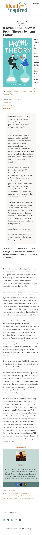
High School (20, 496)
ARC (15, 100)
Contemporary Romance (18, 91)
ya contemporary (27, 498)
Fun (14, 496)
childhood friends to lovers (20, 493)
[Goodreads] (25, 484)
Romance (6, 94)
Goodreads (7, 102)
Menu (37, 3)
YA (11, 94)
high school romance (31, 496)
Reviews (22, 25)
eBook (20, 100)
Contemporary (7, 496)
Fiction (30, 91)
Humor (36, 91)
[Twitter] (21, 484)
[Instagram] (16, 484)
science (16, 498)
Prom (4, 498)
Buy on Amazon (8, 105)
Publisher (12, 97)
